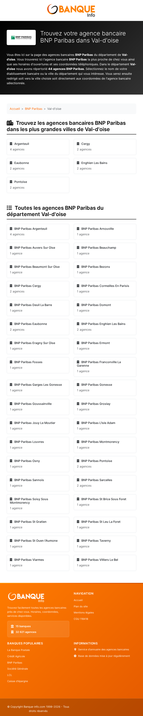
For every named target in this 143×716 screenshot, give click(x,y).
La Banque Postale (18, 649)
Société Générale (17, 668)
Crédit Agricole (16, 656)
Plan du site (81, 606)
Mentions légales (84, 612)
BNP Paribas (33, 109)
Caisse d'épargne (17, 681)
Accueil (15, 109)
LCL (9, 675)
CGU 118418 (81, 618)
